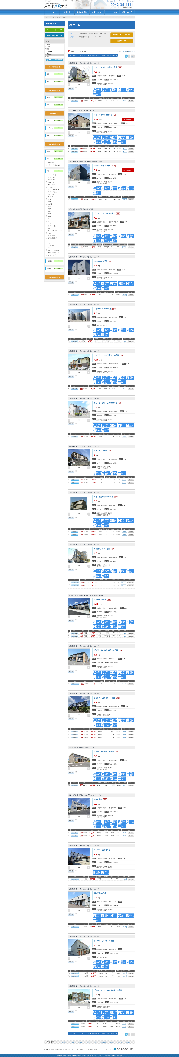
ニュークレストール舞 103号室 (105, 67)
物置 (48, 228)
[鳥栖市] (54, 48)
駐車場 (48, 135)
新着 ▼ (125, 51)
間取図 (71, 88)
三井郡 (120, 1042)
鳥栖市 (80, 1042)
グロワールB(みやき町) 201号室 (106, 650)
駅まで (48, 120)
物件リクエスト (67, 1049)
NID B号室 (98, 799)
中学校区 (49, 268)
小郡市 (72, 1042)
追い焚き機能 (51, 177)
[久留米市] (54, 45)
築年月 (133, 51)
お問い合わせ (84, 1049)
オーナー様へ (76, 1049)
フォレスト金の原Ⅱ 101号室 (104, 698)
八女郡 (88, 1042)
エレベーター (51, 235)
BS (48, 218)
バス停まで (50, 128)
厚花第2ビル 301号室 (102, 549)
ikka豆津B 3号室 (100, 893)
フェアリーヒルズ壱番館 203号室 (106, 355)
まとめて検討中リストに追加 (109, 55)
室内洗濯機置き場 (52, 238)
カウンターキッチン (53, 189)
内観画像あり (51, 162)
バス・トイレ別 (51, 175)
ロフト (49, 240)
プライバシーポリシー (100, 1049)
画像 (48, 158)
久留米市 (64, 1042)
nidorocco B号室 (100, 261)
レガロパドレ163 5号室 (103, 309)
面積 (48, 104)
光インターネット (52, 226)
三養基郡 (103, 1042)
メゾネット (50, 243)
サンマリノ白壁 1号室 (102, 850)
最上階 (49, 206)
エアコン (50, 213)
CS (48, 221)
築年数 (48, 151)
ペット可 (50, 247)
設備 (48, 171)
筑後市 (112, 1042)
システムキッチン (52, 194)
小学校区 (49, 261)
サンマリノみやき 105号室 (104, 941)
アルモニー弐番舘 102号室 (104, 752)
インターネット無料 (53, 250)
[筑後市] (54, 56)
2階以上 (49, 204)
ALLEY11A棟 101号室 (102, 166)
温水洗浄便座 (51, 179)
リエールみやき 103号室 (103, 115)
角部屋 (49, 209)
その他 (127, 1042)
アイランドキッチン (53, 192)
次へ (132, 56)
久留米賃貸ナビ (67, 1055)
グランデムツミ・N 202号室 (104, 213)
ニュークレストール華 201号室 (105, 403)
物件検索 (55, 17)
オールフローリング (53, 252)
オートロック (51, 184)
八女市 (95, 1042)
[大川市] (54, 53)
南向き (49, 211)
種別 (48, 74)
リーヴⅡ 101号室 (100, 599)
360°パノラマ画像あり (53, 165)
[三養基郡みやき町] (54, 55)
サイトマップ (110, 1049)
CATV (49, 223)
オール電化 (50, 196)
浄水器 (49, 199)
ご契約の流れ (59, 1049)
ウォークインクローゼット (54, 230)
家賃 (129, 51)
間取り (48, 97)
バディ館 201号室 (100, 451)
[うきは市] (54, 46)
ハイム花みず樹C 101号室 (103, 497)
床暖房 (49, 216)
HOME (47, 17)
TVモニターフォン (52, 187)
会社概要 (91, 1049)
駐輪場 (49, 233)
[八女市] (54, 50)
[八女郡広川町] (54, 51)
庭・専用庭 (50, 245)
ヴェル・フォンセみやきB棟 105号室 (108, 990)
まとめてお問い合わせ (93, 55)
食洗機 (49, 201)
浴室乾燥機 (50, 182)
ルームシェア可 (51, 255)
